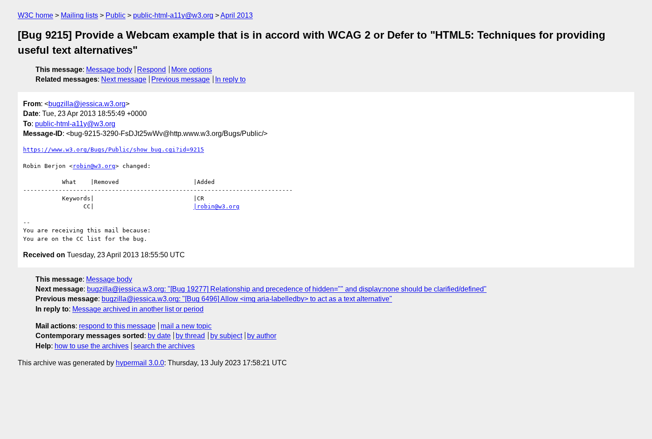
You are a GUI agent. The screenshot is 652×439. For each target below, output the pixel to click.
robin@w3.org (94, 166)
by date (159, 335)
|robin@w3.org (216, 206)
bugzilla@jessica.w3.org (87, 104)
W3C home (35, 15)
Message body (109, 69)
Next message (123, 79)
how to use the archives (92, 346)
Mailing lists (79, 15)
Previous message (180, 79)
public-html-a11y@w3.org (173, 15)
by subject (226, 335)
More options (191, 69)
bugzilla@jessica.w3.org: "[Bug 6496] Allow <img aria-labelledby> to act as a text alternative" (247, 299)
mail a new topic (186, 326)
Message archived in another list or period (138, 309)
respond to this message (117, 326)
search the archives (164, 346)
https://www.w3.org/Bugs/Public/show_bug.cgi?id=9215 (113, 149)
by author (261, 335)
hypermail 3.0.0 (140, 363)
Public (116, 15)
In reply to (230, 79)
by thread (190, 335)
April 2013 (236, 15)
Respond (151, 69)
